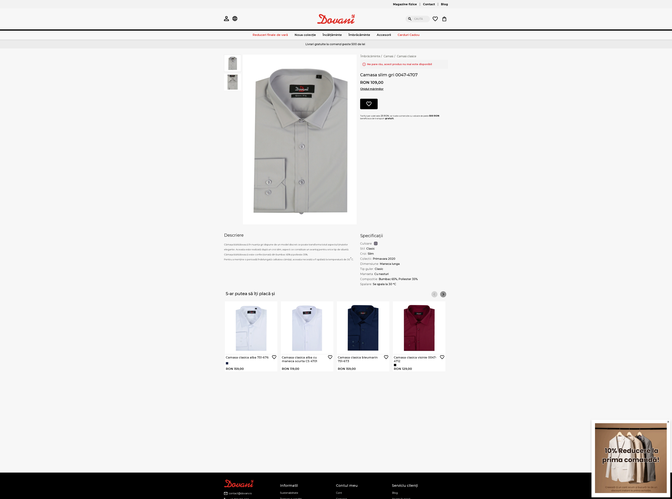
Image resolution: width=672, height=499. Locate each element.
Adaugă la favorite (274, 357)
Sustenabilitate (289, 492)
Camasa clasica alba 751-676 (247, 357)
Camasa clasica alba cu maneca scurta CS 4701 (299, 359)
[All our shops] (234, 19)
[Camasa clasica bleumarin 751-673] (227, 363)
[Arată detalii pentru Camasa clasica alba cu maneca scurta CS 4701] (307, 327)
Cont (339, 492)
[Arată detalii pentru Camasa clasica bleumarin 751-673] (363, 327)
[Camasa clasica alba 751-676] (339, 365)
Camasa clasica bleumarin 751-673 (358, 359)
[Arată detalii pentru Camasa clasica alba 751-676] (251, 327)
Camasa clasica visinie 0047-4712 (415, 359)
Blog (395, 492)
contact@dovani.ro (240, 493)
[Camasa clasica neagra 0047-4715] (395, 365)
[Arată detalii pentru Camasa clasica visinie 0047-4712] (419, 327)
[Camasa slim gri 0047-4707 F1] (300, 139)
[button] (443, 294)
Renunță (474, 19)
